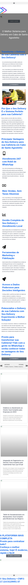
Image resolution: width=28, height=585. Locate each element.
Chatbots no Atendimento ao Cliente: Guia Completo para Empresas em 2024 (13, 410)
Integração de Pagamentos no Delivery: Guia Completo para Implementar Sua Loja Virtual (13, 463)
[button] (14, 3)
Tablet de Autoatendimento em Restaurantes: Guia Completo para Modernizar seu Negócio (13, 517)
